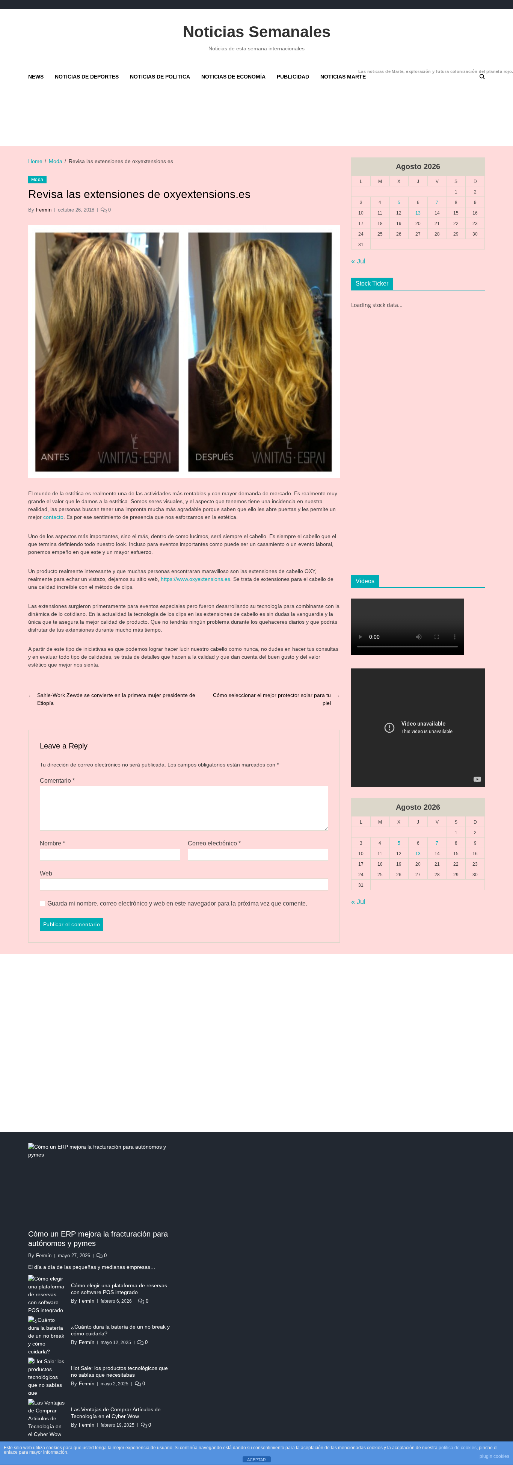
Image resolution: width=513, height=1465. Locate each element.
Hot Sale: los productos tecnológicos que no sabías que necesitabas (119, 1371)
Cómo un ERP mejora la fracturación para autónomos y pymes (98, 1238)
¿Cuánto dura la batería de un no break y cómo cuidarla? (120, 1330)
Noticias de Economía (233, 77)
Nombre (52, 843)
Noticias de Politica (160, 77)
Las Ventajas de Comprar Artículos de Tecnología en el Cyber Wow (116, 1412)
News (36, 77)
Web (46, 873)
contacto (53, 517)
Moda (37, 179)
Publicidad (293, 77)
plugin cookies (494, 1456)
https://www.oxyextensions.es (195, 579)
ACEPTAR (256, 1459)
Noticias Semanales (256, 32)
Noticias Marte (343, 74)
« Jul (358, 261)
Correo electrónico (214, 843)
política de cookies (458, 1447)
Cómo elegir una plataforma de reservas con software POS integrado (119, 1288)
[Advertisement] (210, 116)
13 (418, 213)
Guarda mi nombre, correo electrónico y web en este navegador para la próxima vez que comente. (177, 903)
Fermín (43, 210)
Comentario (57, 780)
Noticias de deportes (87, 77)
